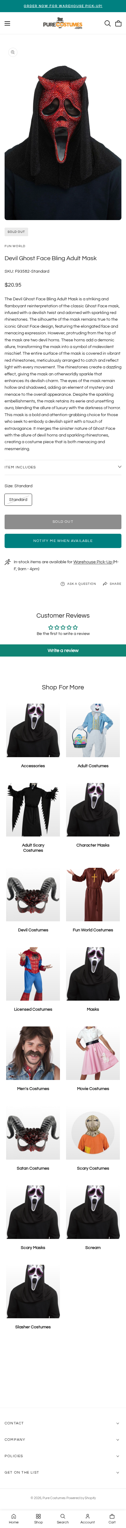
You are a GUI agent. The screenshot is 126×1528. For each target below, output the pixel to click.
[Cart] (118, 23)
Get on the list (22, 1473)
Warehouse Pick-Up (93, 562)
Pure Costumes (54, 1498)
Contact (14, 1423)
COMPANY (15, 1440)
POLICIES (14, 1456)
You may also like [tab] (63, 1375)
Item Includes (20, 467)
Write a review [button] (63, 650)
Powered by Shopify (81, 1498)
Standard (18, 501)
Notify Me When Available (63, 541)
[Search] (108, 23)
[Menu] (7, 23)
